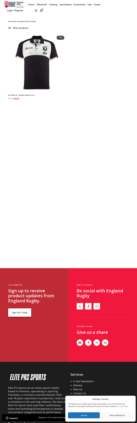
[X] (97, 342)
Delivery (77, 385)
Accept (84, 415)
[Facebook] (88, 342)
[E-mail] (80, 342)
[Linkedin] (105, 342)
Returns (77, 389)
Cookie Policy (123, 406)
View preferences (117, 415)
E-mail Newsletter (83, 381)
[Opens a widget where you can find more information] (12, 418)
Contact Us (79, 393)
